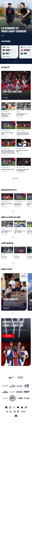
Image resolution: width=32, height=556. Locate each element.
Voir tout (15, 178)
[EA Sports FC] (12, 398)
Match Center (5, 56)
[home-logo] (6, 2)
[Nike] (12, 377)
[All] (27, 386)
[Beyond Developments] (5, 386)
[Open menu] (30, 2)
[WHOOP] (12, 392)
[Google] (27, 398)
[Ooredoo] (19, 386)
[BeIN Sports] (19, 398)
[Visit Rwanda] (5, 392)
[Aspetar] (5, 398)
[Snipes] (27, 392)
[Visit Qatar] (12, 386)
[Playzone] (8, 336)
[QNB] (19, 392)
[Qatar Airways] (20, 377)
